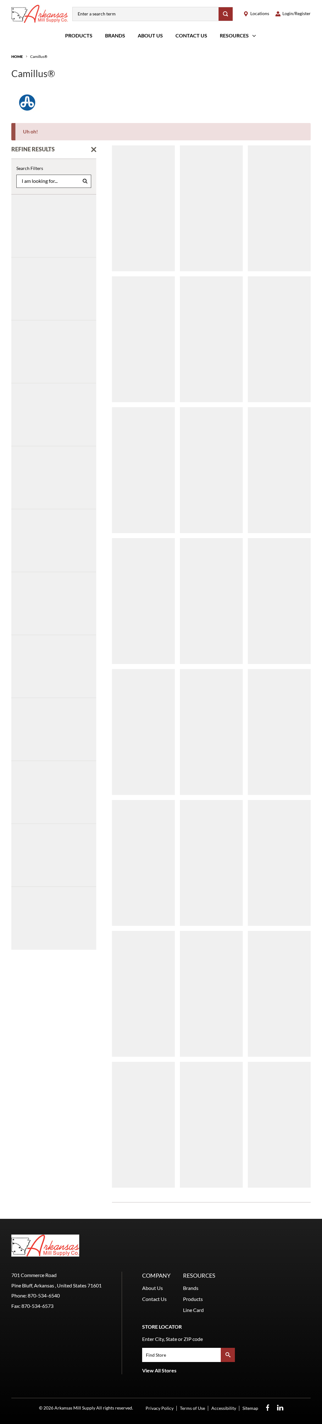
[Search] (226, 14)
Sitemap (250, 1408)
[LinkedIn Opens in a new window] (280, 1408)
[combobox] (146, 14)
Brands (115, 35)
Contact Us (191, 35)
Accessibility (223, 1408)
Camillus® (38, 56)
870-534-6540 (44, 1295)
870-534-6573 (37, 1306)
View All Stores (159, 1370)
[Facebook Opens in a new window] (267, 1408)
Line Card (193, 1310)
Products (78, 35)
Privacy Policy (160, 1408)
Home (17, 56)
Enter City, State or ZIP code (172, 1339)
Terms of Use (192, 1408)
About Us (150, 35)
